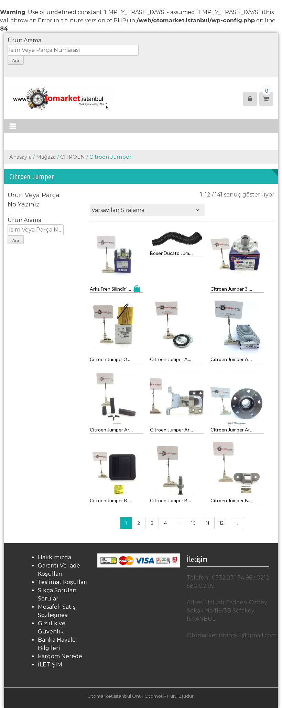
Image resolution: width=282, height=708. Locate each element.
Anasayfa (20, 157)
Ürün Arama (24, 40)
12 (222, 523)
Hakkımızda (54, 557)
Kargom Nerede (60, 656)
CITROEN (72, 157)
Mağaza (46, 157)
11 (207, 523)
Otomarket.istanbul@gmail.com (231, 635)
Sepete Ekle (138, 288)
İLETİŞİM (50, 664)
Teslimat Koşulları (63, 582)
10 (193, 523)
